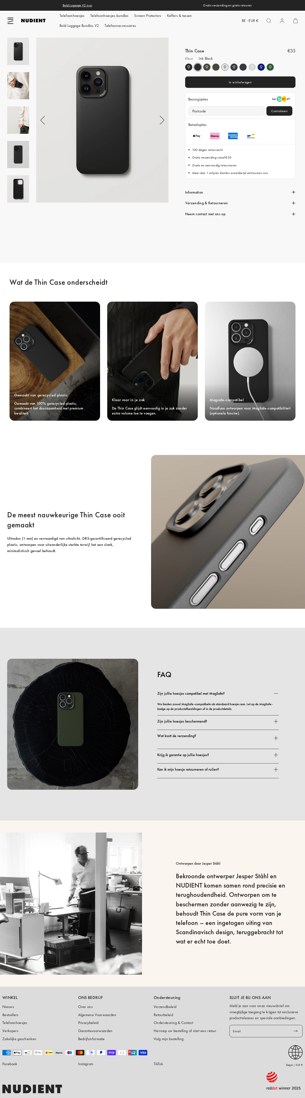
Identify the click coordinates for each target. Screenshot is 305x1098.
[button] (10, 21)
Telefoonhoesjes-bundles (109, 15)
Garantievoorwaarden (95, 1030)
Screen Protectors (147, 15)
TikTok (158, 1063)
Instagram (85, 1063)
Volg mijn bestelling (168, 1038)
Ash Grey (252, 67)
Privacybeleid (88, 1022)
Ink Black (188, 67)
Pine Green (206, 67)
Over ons (85, 1006)
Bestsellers (10, 1014)
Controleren (279, 111)
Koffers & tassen (179, 15)
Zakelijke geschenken (19, 1038)
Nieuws (8, 1006)
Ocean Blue (261, 67)
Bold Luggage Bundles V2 (79, 25)
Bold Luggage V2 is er (77, 5)
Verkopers (10, 1030)
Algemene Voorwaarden (97, 1014)
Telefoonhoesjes (72, 15)
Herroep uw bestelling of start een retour (185, 1030)
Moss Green (270, 67)
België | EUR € (294, 1065)
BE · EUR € (250, 20)
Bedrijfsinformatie (91, 1038)
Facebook (9, 1063)
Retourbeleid (163, 1014)
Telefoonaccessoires (120, 25)
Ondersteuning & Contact (173, 1022)
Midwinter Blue (234, 67)
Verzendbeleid (165, 1006)
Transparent (225, 67)
